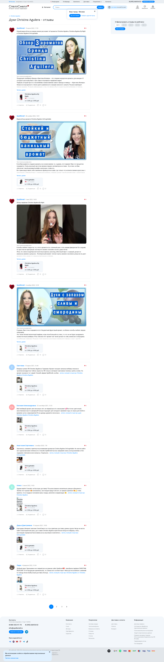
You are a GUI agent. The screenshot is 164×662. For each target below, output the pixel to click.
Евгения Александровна (26, 406)
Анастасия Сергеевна (25, 445)
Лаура (19, 565)
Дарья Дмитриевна (24, 525)
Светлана (20, 366)
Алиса (19, 485)
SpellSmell (21, 28)
